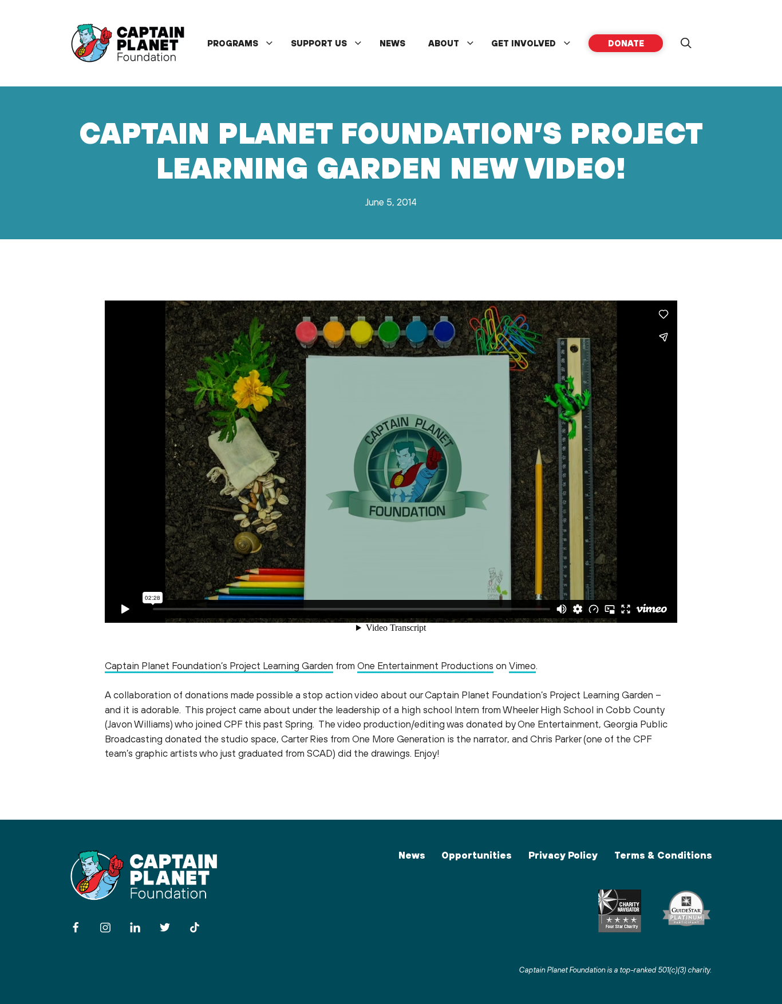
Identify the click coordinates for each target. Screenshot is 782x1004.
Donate (626, 43)
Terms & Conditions (663, 855)
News (392, 43)
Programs (232, 43)
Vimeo (522, 665)
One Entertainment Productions (425, 665)
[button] (686, 43)
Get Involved (523, 43)
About (443, 43)
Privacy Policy (563, 855)
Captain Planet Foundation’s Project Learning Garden (219, 665)
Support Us (319, 43)
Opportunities (476, 855)
